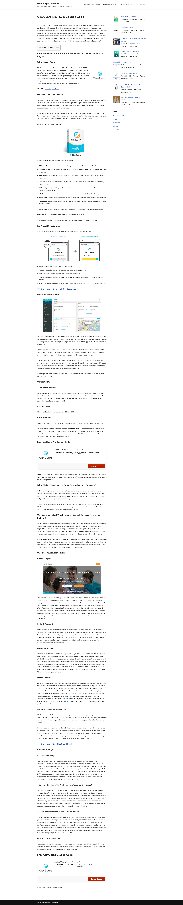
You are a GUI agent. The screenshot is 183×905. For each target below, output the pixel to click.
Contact (115, 126)
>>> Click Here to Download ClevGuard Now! (57, 289)
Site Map (116, 130)
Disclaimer (116, 122)
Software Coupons (125, 5)
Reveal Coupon (97, 466)
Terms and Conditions (120, 115)
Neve (39, 902)
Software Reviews (109, 5)
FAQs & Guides (140, 5)
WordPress (54, 902)
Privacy (115, 119)
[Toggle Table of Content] (56, 47)
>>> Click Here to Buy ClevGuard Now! (54, 744)
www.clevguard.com (52, 89)
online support (67, 701)
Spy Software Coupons (92, 5)
